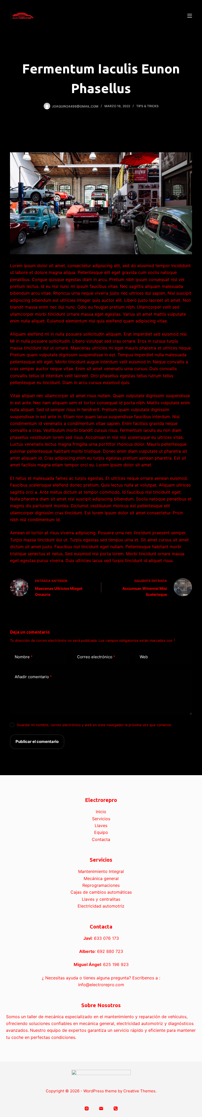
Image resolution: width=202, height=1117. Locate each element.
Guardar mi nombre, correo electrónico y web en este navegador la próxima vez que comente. (94, 725)
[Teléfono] (116, 1108)
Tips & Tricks (147, 106)
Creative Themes (139, 1090)
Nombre (24, 656)
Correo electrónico (96, 656)
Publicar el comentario (37, 741)
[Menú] (189, 15)
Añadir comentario (33, 676)
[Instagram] (87, 1108)
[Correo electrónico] (101, 1108)
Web (144, 656)
